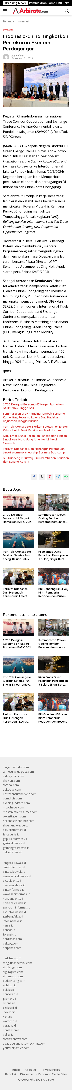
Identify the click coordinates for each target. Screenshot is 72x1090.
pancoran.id (10, 994)
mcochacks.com (13, 807)
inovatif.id (9, 1012)
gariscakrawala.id (14, 843)
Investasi (8, 30)
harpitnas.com (12, 948)
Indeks (16, 1070)
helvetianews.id (13, 852)
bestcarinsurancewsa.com (20, 794)
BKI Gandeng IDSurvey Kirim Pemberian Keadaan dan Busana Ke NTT (36, 459)
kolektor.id (9, 985)
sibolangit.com (12, 967)
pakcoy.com (11, 943)
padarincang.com (14, 981)
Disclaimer (27, 1074)
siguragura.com (13, 972)
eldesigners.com (13, 776)
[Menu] (5, 10)
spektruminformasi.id (16, 907)
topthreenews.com (15, 1039)
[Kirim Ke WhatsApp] (66, 477)
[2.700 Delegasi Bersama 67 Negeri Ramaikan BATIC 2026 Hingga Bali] (18, 502)
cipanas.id (9, 1003)
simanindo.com (13, 976)
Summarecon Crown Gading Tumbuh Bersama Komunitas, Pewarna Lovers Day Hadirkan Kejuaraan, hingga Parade (34, 417)
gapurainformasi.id (15, 839)
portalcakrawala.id (14, 903)
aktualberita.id (12, 880)
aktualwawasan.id (14, 912)
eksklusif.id (10, 1008)
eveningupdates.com (16, 803)
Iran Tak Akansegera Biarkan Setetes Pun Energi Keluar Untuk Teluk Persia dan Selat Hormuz (35, 428)
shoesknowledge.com (17, 825)
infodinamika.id (12, 921)
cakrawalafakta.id (14, 885)
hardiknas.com (12, 939)
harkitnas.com (12, 958)
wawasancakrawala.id (17, 876)
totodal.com (11, 785)
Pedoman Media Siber (53, 1074)
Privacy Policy (51, 1070)
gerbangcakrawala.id (16, 848)
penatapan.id (11, 1030)
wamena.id (10, 1021)
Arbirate (48, 1079)
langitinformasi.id (14, 867)
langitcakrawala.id (14, 863)
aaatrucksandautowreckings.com (24, 1043)
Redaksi (10, 1074)
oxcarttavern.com (14, 816)
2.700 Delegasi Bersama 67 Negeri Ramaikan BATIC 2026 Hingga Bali (33, 406)
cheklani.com (11, 780)
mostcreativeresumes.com (20, 812)
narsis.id (8, 925)
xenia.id (8, 1016)
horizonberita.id (13, 898)
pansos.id (9, 930)
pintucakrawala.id (14, 871)
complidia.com (12, 798)
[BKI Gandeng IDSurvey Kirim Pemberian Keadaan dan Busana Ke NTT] (53, 576)
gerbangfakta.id (13, 916)
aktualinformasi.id (14, 830)
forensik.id (9, 934)
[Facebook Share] (34, 477)
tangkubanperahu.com (17, 963)
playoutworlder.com (16, 767)
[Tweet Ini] (42, 477)
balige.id (8, 1034)
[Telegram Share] (58, 477)
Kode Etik (31, 1070)
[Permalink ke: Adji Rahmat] (6, 57)
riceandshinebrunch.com (18, 821)
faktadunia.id (11, 834)
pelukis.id (9, 990)
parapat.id (9, 1025)
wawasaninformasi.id (16, 894)
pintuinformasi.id (13, 889)
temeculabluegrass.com (18, 771)
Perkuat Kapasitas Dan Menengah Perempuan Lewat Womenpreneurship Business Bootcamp (34, 450)
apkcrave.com (12, 789)
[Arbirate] (29, 10)
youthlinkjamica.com (16, 1048)
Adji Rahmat (17, 55)
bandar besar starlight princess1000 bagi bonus (33, 744)
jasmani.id (9, 999)
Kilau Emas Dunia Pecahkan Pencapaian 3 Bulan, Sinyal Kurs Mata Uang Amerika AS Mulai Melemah (35, 439)
